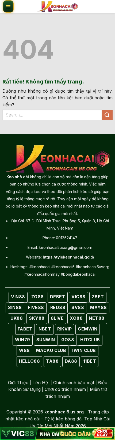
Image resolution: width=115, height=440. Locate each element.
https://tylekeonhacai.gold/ (68, 257)
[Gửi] (107, 115)
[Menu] (8, 6)
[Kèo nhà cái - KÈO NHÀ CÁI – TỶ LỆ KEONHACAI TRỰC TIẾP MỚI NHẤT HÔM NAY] (57, 6)
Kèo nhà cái (17, 176)
